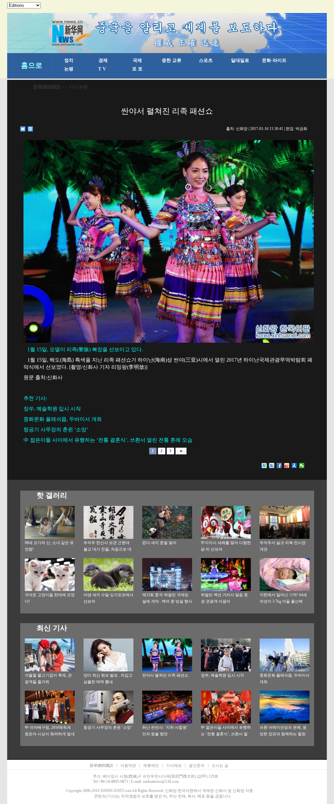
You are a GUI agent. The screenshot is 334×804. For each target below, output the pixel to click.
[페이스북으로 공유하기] (279, 465)
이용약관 (128, 765)
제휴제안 (151, 765)
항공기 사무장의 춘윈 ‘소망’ (108, 727)
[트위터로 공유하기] (272, 465)
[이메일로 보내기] (23, 129)
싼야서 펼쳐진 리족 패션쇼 (165, 675)
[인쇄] (30, 129)
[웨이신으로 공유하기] (302, 465)
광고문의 (197, 765)
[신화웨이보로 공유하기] (264, 465)
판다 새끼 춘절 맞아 (159, 542)
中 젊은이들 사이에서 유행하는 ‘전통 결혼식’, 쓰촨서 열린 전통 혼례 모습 (226, 734)
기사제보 (174, 765)
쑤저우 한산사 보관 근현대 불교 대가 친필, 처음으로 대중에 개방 (107, 549)
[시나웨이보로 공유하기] (287, 465)
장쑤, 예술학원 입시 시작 (222, 675)
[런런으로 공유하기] (294, 465)
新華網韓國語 (47, 87)
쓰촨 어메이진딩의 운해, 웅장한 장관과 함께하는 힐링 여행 (283, 734)
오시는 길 (220, 765)
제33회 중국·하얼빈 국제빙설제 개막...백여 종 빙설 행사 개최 (167, 601)
